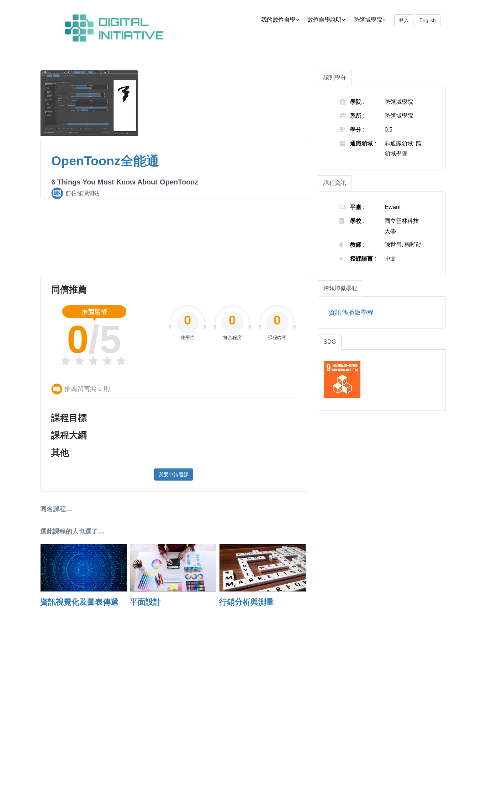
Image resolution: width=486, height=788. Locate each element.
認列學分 (334, 78)
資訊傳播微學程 (351, 312)
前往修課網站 (82, 193)
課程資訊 (334, 183)
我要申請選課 (174, 474)
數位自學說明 (324, 20)
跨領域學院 (368, 20)
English (427, 20)
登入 (404, 20)
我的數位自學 (278, 20)
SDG (329, 342)
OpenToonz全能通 (105, 161)
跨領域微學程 (340, 288)
